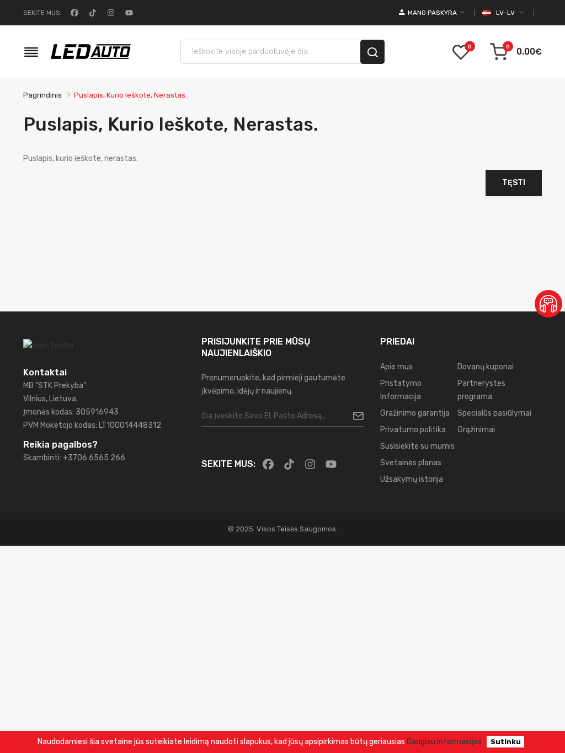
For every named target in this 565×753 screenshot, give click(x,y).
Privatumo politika (413, 429)
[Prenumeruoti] (354, 416)
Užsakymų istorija (411, 479)
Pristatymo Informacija (401, 390)
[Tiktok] (91, 12)
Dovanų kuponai (485, 367)
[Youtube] (128, 12)
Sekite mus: (42, 13)
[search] (372, 52)
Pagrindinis (42, 95)
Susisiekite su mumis (417, 446)
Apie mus (396, 367)
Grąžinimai (476, 429)
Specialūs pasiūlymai (494, 413)
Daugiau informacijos (444, 741)
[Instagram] (110, 12)
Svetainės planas (410, 462)
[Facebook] (73, 12)
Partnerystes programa (481, 390)
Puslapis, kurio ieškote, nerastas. (130, 95)
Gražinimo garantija (415, 413)
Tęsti (513, 182)
